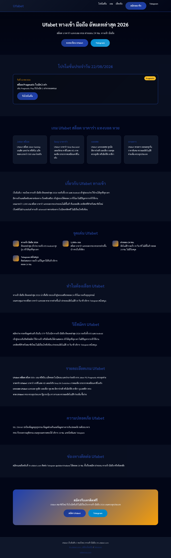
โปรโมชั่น (103, 3)
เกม (111, 3)
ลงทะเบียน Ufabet (74, 43)
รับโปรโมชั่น (27, 96)
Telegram (153, 3)
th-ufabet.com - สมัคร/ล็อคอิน (81, 547)
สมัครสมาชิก (135, 5)
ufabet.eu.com (85, 552)
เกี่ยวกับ (119, 3)
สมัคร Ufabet (75, 513)
